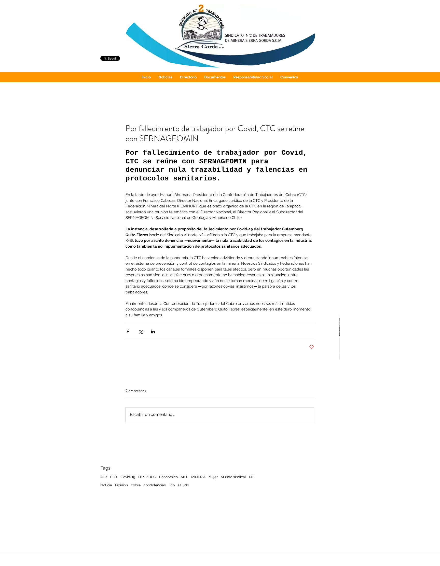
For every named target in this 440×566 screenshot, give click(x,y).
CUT (114, 477)
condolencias (155, 485)
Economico (168, 477)
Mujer (213, 477)
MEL (184, 477)
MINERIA (198, 477)
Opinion (121, 485)
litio (172, 485)
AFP (103, 477)
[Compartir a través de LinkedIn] (152, 331)
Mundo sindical (233, 477)
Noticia (106, 485)
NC (251, 477)
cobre (136, 485)
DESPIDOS (147, 477)
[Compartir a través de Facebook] (128, 331)
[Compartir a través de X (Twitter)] (140, 331)
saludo (183, 485)
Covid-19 (128, 477)
